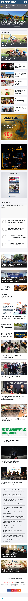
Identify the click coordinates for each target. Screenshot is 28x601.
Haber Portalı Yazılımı (8, 598)
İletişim (22, 582)
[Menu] (25, 2)
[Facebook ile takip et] (9, 590)
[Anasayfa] (14, 582)
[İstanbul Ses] (8, 2)
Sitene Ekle (13, 585)
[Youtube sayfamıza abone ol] (12, 590)
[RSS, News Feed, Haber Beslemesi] (19, 590)
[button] (14, 26)
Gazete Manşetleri (14, 584)
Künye (17, 582)
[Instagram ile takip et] (15, 590)
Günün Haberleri (4, 584)
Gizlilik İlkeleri (22, 584)
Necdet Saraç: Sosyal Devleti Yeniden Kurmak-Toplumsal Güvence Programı (17, 6)
